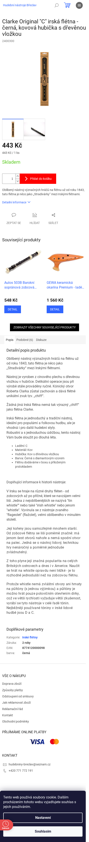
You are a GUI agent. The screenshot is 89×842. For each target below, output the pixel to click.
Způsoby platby (12, 690)
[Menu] (79, 5)
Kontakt (7, 715)
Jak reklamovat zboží (16, 702)
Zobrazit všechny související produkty (44, 327)
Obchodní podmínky (15, 721)
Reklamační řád (12, 709)
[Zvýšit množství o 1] (17, 176)
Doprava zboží (11, 683)
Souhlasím (43, 831)
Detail (12, 309)
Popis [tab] (9, 340)
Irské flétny (30, 637)
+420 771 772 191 (21, 770)
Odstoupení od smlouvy (18, 696)
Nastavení (43, 818)
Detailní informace (14, 202)
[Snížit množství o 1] (17, 181)
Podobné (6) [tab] (24, 340)
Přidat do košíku (41, 178)
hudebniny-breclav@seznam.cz (30, 764)
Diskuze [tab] (41, 340)
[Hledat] (56, 5)
